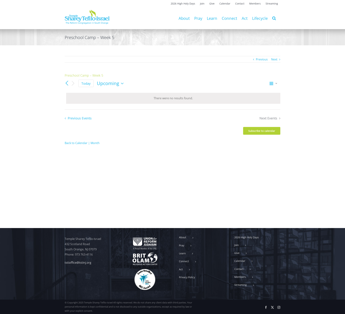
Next (274, 59)
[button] (274, 18)
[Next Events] (73, 83)
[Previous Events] (67, 83)
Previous (262, 59)
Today (86, 83)
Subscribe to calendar (261, 130)
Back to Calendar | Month (82, 143)
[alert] (173, 98)
